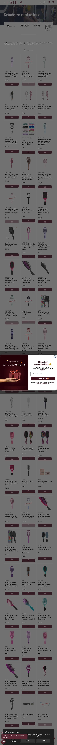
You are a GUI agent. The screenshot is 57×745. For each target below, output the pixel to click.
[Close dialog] (55, 356)
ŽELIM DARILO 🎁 (43, 378)
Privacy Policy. (38, 736)
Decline (43, 740)
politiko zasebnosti (45, 383)
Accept (28, 740)
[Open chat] (3, 741)
